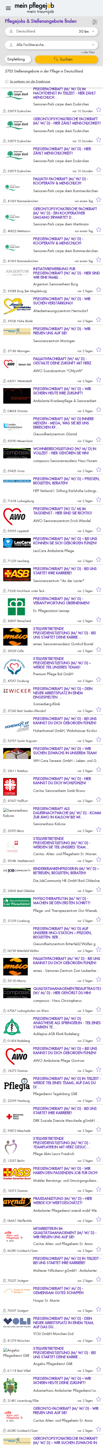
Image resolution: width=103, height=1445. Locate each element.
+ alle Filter (88, 52)
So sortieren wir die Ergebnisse (30, 81)
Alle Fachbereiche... (31, 44)
